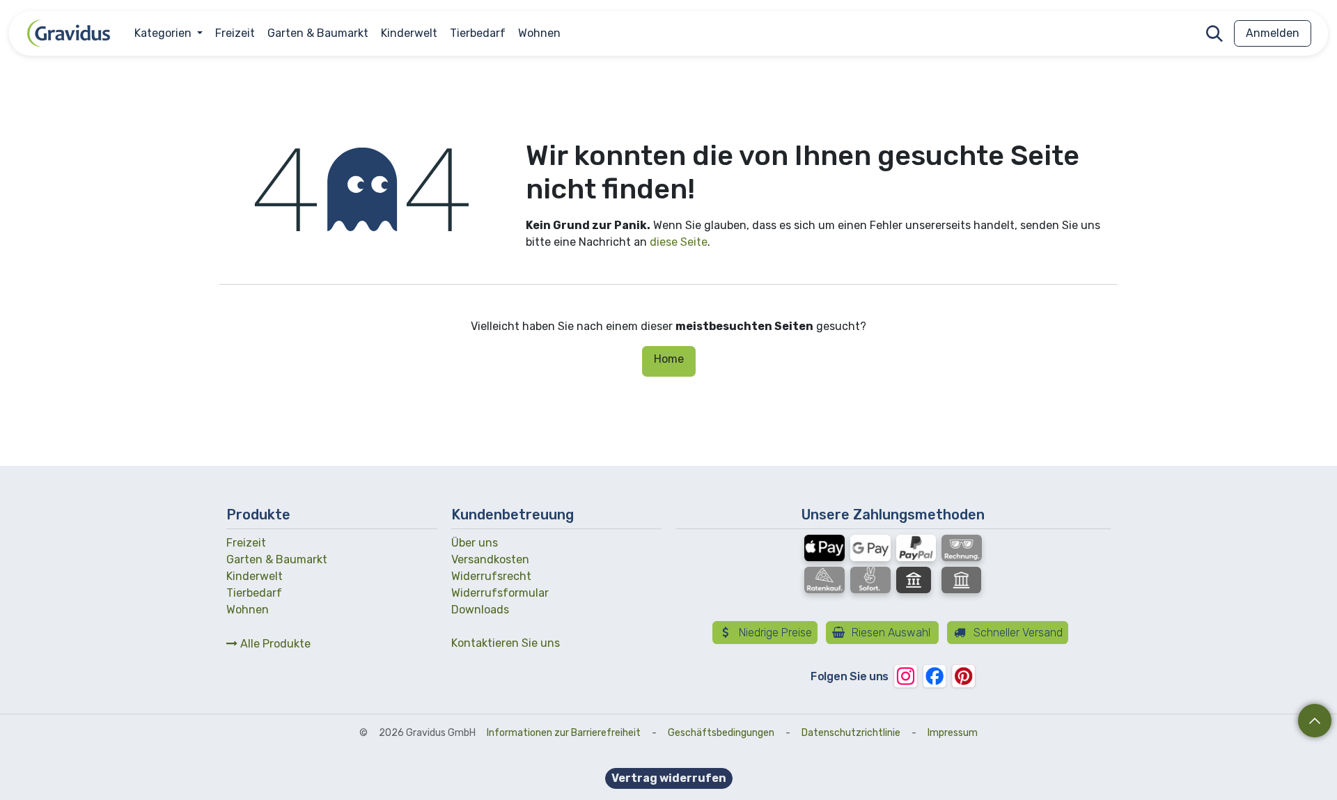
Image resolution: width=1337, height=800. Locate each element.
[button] (1214, 33)
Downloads (480, 609)
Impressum (953, 733)
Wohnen (247, 609)
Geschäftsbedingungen (721, 733)
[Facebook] (934, 676)
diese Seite (678, 242)
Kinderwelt (254, 576)
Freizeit (246, 542)
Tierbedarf (254, 592)
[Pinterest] (963, 676)
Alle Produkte (274, 643)
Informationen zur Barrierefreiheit (564, 733)
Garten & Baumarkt (276, 559)
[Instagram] (905, 676)
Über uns (474, 542)
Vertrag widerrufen (668, 778)
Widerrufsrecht (491, 576)
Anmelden (1272, 33)
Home (669, 359)
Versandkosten (490, 559)
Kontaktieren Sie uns (505, 643)
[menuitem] (168, 33)
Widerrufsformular (500, 592)
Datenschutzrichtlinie (851, 733)
